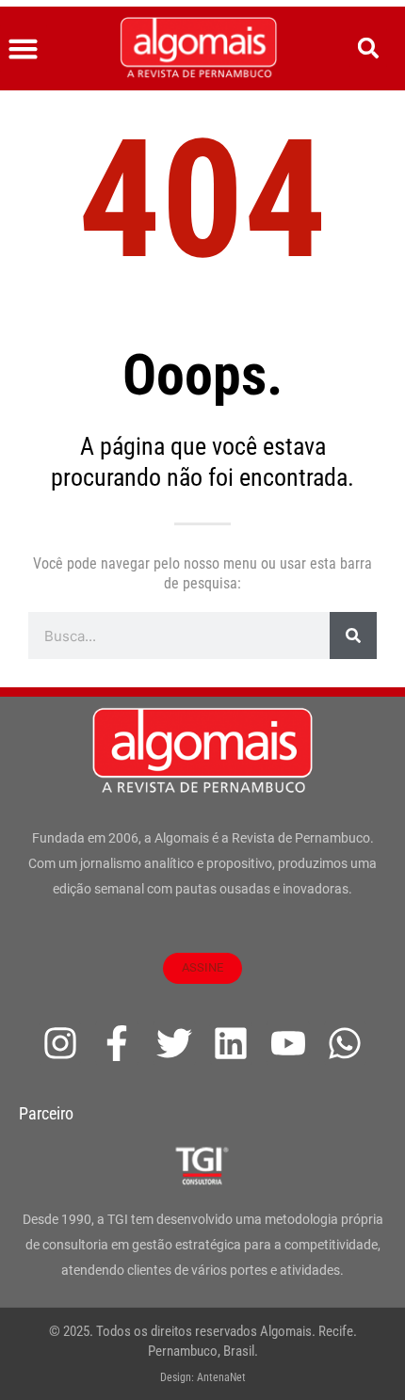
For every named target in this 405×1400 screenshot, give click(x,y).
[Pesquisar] (353, 635)
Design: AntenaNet (203, 1377)
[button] (23, 48)
